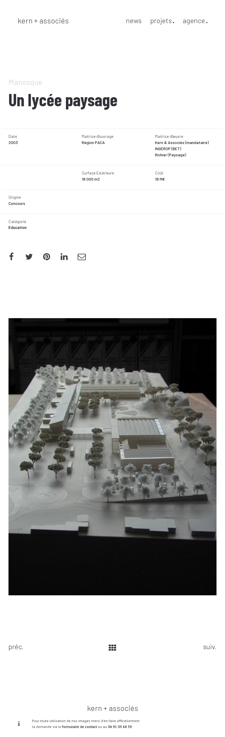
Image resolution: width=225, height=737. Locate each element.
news (134, 20)
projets (161, 20)
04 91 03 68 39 (120, 726)
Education (17, 227)
